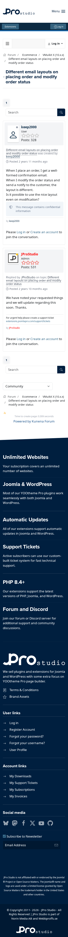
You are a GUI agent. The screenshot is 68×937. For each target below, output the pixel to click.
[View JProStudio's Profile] (13, 258)
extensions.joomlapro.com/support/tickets (28, 321)
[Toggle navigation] (7, 43)
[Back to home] (19, 11)
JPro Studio (48, 910)
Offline (17, 127)
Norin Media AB (21, 918)
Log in (60, 26)
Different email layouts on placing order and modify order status (32, 151)
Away (17, 254)
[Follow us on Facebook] (24, 823)
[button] (58, 11)
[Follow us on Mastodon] (15, 823)
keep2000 (29, 127)
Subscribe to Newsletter (24, 836)
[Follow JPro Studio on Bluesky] (6, 823)
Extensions (10, 26)
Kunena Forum (43, 421)
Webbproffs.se (48, 918)
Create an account (44, 232)
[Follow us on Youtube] (41, 823)
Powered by (22, 421)
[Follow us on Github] (50, 823)
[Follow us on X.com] (32, 823)
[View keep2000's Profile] (13, 134)
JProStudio (29, 254)
